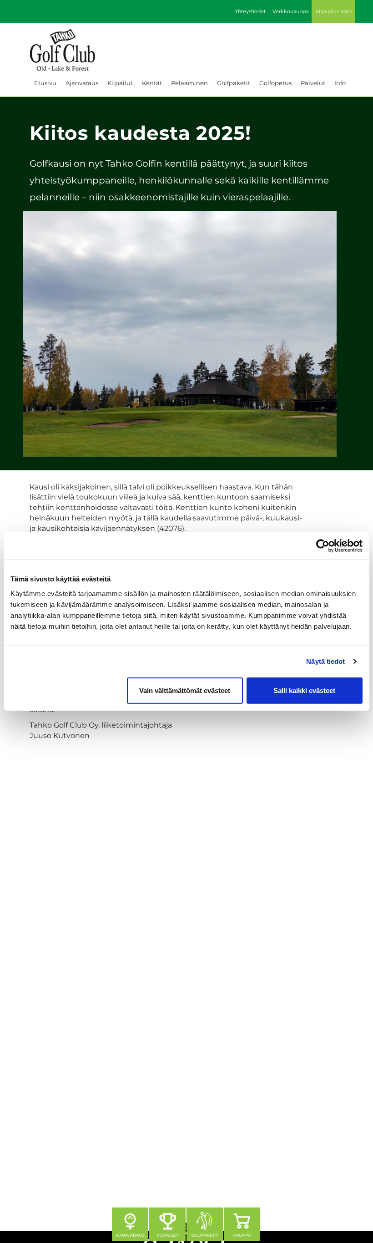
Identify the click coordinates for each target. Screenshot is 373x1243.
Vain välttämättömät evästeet (184, 690)
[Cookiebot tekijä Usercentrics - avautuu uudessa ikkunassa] (323, 546)
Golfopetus (275, 83)
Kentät (152, 83)
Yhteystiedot (250, 11)
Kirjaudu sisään (333, 11)
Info (340, 83)
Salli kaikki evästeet (304, 690)
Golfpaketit (233, 83)
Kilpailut (120, 83)
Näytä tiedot (325, 661)
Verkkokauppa (290, 11)
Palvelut (313, 83)
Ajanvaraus (82, 83)
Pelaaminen (189, 83)
